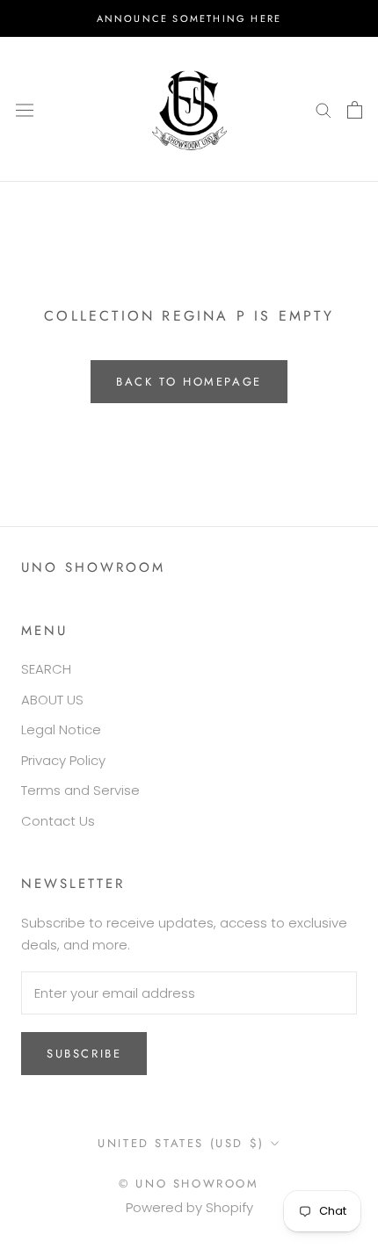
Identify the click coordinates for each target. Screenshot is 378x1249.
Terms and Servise (80, 790)
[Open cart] (354, 110)
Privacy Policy (63, 760)
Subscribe (84, 1053)
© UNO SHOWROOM (188, 1183)
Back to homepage (189, 381)
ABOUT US (52, 699)
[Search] (323, 109)
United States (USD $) (181, 1143)
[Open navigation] (24, 109)
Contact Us (58, 821)
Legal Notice (61, 729)
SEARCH (46, 669)
